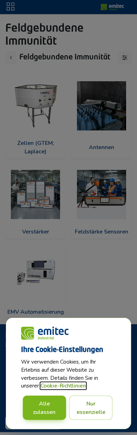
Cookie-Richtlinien (63, 385)
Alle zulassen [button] (44, 408)
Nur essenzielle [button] (91, 408)
